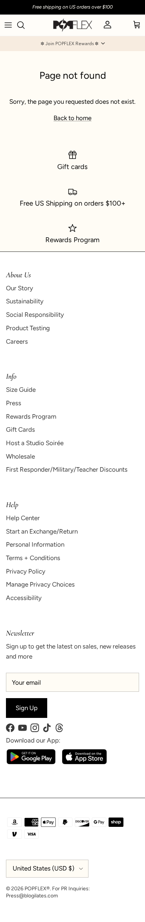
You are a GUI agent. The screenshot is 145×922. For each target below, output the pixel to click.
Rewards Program (31, 416)
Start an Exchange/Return (42, 531)
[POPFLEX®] (72, 25)
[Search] (24, 25)
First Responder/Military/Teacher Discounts (67, 469)
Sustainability (25, 301)
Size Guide (21, 389)
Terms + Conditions (33, 558)
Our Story (19, 288)
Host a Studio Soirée (35, 443)
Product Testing (28, 328)
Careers (17, 341)
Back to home (72, 118)
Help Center (23, 518)
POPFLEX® (37, 888)
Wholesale (20, 456)
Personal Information (35, 544)
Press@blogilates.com (32, 896)
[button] (72, 43)
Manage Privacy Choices (40, 584)
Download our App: (33, 740)
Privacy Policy (25, 571)
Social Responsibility (35, 314)
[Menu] (8, 25)
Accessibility (24, 597)
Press (13, 403)
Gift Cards (20, 429)
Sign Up (27, 708)
